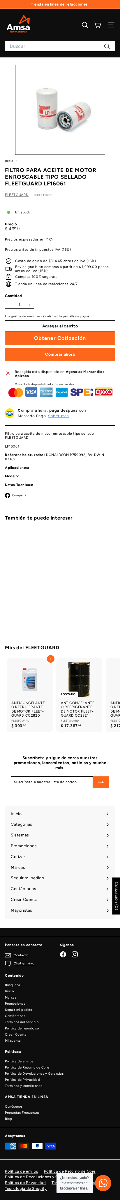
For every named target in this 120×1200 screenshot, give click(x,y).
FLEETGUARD (17, 195)
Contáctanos (15, 1016)
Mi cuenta (13, 1041)
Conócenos (13, 1106)
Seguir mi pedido (18, 1010)
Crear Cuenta (16, 1034)
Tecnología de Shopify (26, 1188)
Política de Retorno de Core (27, 1067)
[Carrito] (97, 25)
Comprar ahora (60, 354)
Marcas (11, 997)
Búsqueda (12, 985)
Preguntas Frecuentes (22, 1113)
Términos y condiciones (23, 1086)
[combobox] (60, 46)
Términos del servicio (22, 1022)
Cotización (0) (116, 896)
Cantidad (13, 296)
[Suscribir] (101, 782)
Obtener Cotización (29, 618)
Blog (8, 1119)
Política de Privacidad (22, 1080)
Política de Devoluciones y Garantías (34, 1074)
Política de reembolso (22, 1028)
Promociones (15, 1004)
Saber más (58, 416)
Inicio (9, 161)
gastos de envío (23, 316)
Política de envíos (19, 1061)
